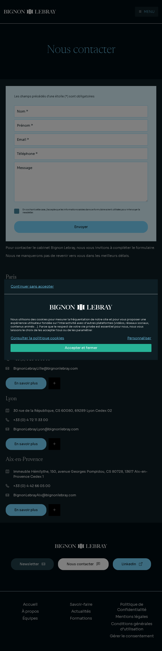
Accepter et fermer (81, 348)
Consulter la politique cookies (37, 338)
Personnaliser (139, 338)
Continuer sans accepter (32, 286)
